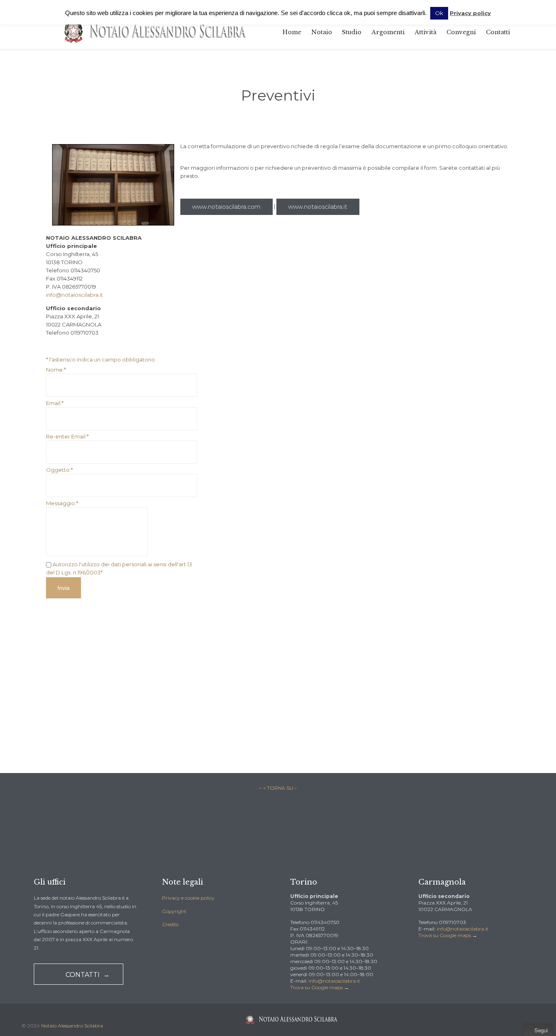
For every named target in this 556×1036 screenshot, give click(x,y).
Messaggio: (62, 503)
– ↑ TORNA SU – (278, 788)
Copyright (174, 911)
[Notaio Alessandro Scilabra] (155, 32)
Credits (170, 924)
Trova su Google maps (316, 987)
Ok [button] (439, 13)
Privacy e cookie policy (188, 898)
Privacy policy (470, 13)
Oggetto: (59, 470)
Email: (54, 403)
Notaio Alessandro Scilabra (72, 1026)
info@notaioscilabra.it (74, 294)
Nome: (56, 369)
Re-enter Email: (67, 436)
